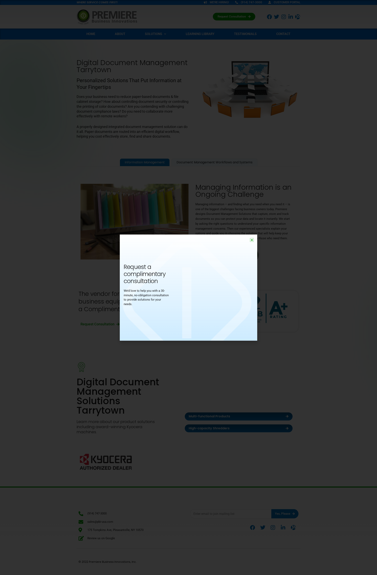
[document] (188, 287)
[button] (251, 239)
